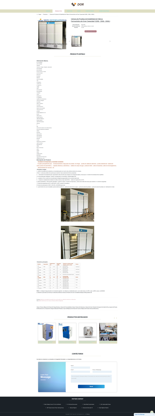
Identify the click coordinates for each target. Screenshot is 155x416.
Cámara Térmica (40, 307)
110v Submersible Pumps (105, 404)
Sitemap (88, 414)
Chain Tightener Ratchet (103, 407)
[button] (69, 41)
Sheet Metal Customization (88, 404)
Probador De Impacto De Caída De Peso (101, 307)
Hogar (48, 11)
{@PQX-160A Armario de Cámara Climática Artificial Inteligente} (51, 300)
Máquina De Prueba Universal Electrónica (89, 308)
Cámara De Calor (88, 307)
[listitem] (77, 40)
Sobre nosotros (104, 11)
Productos (58, 11)
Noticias (69, 11)
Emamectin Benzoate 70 (88, 407)
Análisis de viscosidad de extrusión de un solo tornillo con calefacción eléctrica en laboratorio (58, 299)
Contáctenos (90, 11)
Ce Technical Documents (72, 404)
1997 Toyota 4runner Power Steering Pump (55, 407)
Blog (78, 11)
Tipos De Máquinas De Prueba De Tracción (72, 308)
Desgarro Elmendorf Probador (57, 308)
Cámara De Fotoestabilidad (66, 307)
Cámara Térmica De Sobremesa (78, 307)
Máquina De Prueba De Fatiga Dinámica (52, 307)
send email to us (91, 31)
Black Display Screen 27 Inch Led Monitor (52, 404)
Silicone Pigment (73, 407)
